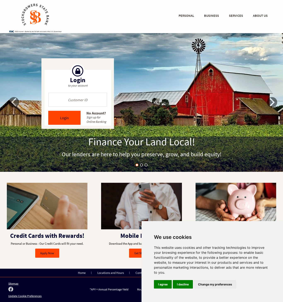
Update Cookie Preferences (25, 296)
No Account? (96, 117)
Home (82, 273)
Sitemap (13, 283)
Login (64, 118)
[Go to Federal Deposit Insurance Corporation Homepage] (35, 31)
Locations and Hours (110, 273)
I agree (163, 284)
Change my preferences (215, 284)
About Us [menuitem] (260, 15)
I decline (183, 284)
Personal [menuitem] (186, 15)
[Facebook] (10, 289)
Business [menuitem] (211, 15)
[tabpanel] (141, 102)
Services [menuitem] (236, 15)
